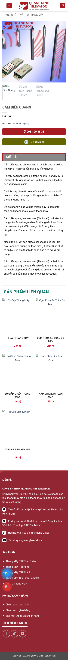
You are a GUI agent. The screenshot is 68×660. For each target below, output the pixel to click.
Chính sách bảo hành (17, 604)
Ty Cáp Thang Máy (17, 338)
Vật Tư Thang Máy (32, 14)
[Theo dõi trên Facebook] (6, 633)
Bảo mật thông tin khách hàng (23, 615)
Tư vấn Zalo (36, 141)
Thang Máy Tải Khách (18, 572)
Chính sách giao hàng (18, 610)
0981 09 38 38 (35, 131)
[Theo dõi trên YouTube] (22, 633)
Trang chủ (9, 14)
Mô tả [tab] (11, 157)
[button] (9, 5)
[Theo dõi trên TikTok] (14, 633)
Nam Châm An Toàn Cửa (51, 395)
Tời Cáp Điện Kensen (17, 449)
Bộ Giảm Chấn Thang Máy (17, 395)
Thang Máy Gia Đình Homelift (22, 578)
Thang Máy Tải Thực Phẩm (21, 561)
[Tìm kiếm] (62, 5)
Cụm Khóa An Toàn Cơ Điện (50, 340)
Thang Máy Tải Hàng (17, 566)
